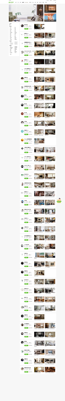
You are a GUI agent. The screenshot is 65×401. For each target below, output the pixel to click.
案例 (20, 2)
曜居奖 (43, 2)
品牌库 (46, 2)
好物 (33, 2)
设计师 (23, 2)
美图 (37, 2)
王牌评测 (30, 2)
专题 (35, 2)
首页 (15, 2)
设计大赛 (40, 2)
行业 (18, 2)
